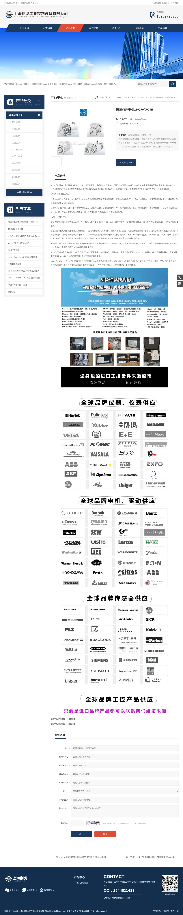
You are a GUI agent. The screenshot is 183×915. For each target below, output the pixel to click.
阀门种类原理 (13, 250)
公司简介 (13, 890)
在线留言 (165, 3)
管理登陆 (175, 911)
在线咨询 (123, 162)
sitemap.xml (101, 911)
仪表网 (166, 911)
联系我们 (175, 3)
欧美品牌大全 (16, 115)
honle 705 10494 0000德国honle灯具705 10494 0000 (90, 84)
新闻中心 (93, 28)
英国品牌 (16, 129)
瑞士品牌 (16, 136)
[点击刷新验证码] (93, 823)
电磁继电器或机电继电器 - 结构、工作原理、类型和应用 (25, 222)
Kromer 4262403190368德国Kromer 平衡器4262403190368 (41, 84)
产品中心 (70, 28)
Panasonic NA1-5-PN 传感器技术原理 (24, 278)
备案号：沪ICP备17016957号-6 (80, 911)
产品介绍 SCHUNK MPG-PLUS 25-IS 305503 (25, 236)
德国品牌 (16, 183)
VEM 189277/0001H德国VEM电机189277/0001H (153, 857)
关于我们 (47, 28)
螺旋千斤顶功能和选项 (17, 285)
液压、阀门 (17, 156)
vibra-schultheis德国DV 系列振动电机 (23, 271)
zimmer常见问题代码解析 (18, 243)
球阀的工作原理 (14, 264)
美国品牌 (16, 177)
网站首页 (24, 28)
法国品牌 (16, 142)
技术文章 (116, 28)
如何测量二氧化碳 (15, 229)
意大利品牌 (17, 149)
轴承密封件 (17, 163)
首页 (111, 97)
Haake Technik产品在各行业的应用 (22, 257)
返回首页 (157, 3)
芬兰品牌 (16, 122)
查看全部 (12, 292)
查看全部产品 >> (24, 192)
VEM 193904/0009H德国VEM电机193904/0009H (84, 857)
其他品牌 (16, 170)
